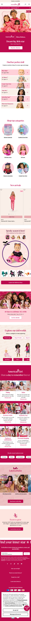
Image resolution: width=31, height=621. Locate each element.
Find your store (8, 397)
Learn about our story (15, 529)
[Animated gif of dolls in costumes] (15, 254)
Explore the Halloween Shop (15, 282)
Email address (4, 553)
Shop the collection (15, 47)
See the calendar (15, 317)
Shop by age (7, 337)
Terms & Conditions (10, 602)
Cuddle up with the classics (21, 493)
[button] (27, 608)
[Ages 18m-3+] (7, 349)
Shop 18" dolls (18, 337)
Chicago (4, 457)
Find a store (16, 7)
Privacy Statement (22, 600)
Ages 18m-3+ (7, 359)
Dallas (11, 457)
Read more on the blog (15, 501)
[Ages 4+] (18, 349)
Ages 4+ (18, 359)
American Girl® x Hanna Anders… (8, 221)
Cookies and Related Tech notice (13, 605)
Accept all (15, 610)
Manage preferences (15, 614)
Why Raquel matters (7, 493)
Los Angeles (20, 457)
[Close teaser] (23, 605)
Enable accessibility (15, 1)
